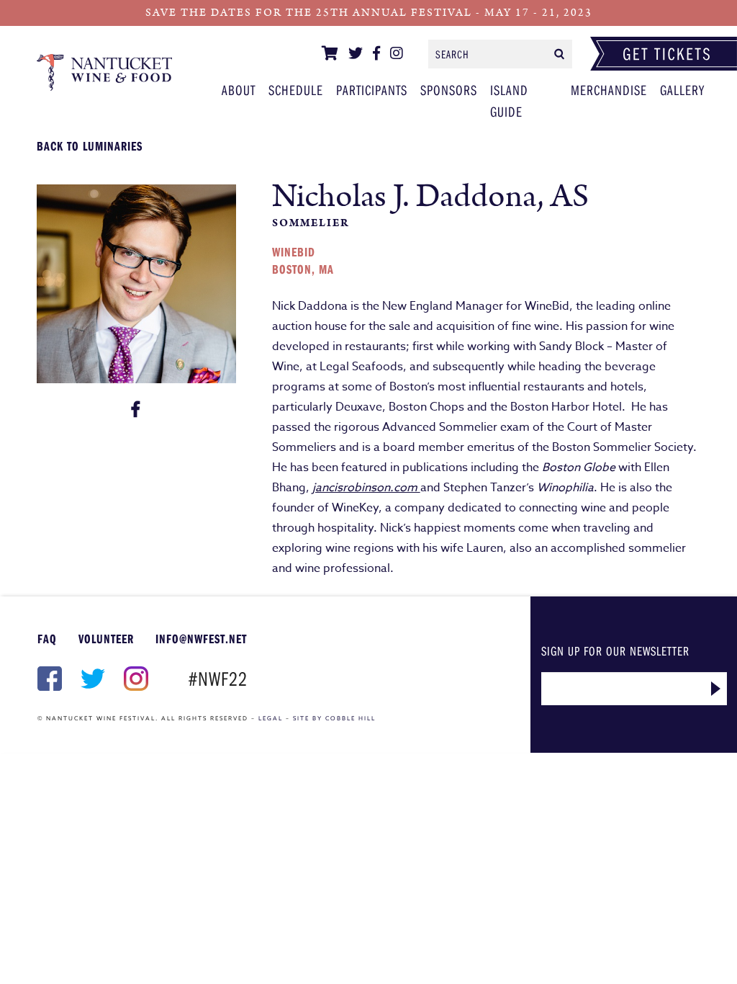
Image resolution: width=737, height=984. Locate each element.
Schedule (295, 90)
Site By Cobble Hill (334, 718)
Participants (104, 72)
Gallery (682, 90)
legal (270, 718)
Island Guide (509, 100)
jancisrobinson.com (366, 487)
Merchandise (609, 90)
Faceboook (48, 678)
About (239, 90)
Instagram (134, 678)
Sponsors (448, 90)
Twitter (91, 678)
